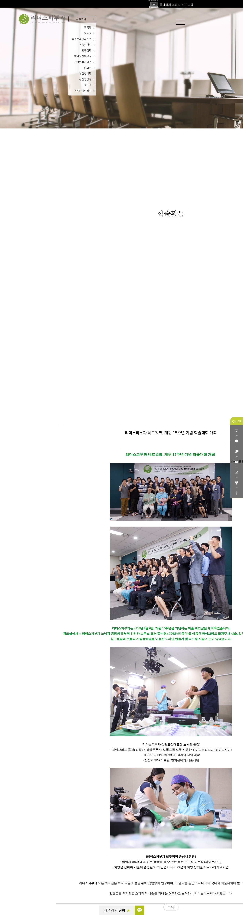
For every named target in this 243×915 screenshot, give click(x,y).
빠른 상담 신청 (115, 910)
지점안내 (81, 19)
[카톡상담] (236, 440)
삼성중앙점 (85, 79)
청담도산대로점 (83, 56)
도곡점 (88, 27)
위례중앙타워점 (83, 90)
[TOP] (236, 493)
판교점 (88, 68)
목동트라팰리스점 (82, 39)
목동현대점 (85, 44)
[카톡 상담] (139, 910)
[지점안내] (236, 482)
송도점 (88, 85)
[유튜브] (236, 461)
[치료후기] (236, 472)
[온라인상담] (236, 430)
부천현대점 (85, 73)
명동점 (88, 33)
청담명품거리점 (83, 62)
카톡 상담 (23, 875)
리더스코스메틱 (27, 896)
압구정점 (87, 50)
